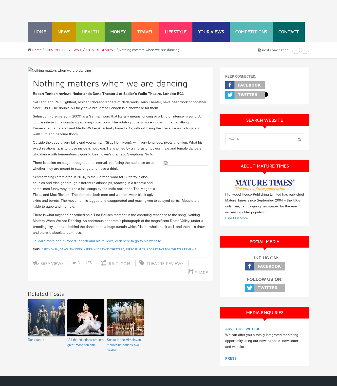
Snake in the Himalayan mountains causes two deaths (124, 345)
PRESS (231, 358)
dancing (76, 249)
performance (135, 249)
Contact (289, 31)
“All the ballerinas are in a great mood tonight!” (85, 342)
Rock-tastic (36, 340)
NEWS (63, 31)
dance (64, 249)
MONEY (118, 31)
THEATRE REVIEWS (100, 50)
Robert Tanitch (158, 249)
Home (40, 31)
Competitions (251, 31)
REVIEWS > (73, 50)
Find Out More (236, 218)
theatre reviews (183, 249)
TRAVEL (145, 31)
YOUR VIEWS (211, 31)
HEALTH (90, 31)
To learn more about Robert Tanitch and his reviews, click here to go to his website (97, 241)
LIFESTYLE (176, 31)
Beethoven (49, 249)
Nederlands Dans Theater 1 (103, 249)
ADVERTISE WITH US (242, 329)
